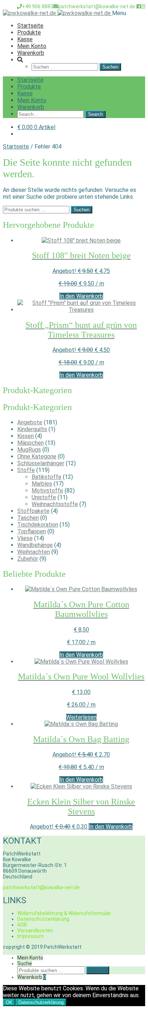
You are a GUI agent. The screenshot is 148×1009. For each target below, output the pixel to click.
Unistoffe (44, 497)
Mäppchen (30, 442)
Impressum (30, 936)
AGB (22, 925)
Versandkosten (35, 930)
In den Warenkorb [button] (81, 296)
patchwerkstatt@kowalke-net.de (96, 6)
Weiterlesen (81, 717)
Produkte (29, 32)
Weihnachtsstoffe (55, 504)
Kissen (25, 436)
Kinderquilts (32, 429)
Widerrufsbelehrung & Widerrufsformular (64, 913)
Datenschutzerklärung (43, 919)
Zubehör (27, 558)
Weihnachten (33, 551)
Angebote (29, 422)
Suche (24, 963)
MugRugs (29, 449)
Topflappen (31, 531)
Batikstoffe (46, 476)
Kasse (25, 39)
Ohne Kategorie (36, 456)
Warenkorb (30, 52)
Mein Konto (31, 46)
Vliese (25, 538)
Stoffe (26, 470)
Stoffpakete (33, 511)
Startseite (30, 25)
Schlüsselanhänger (40, 463)
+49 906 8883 (37, 6)
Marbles (42, 483)
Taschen (28, 517)
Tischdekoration (37, 524)
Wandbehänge (35, 545)
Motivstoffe (47, 490)
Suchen (81, 209)
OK (9, 1002)
